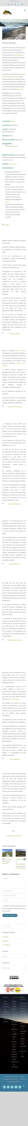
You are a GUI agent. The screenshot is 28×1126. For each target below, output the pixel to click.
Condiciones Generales (22, 1005)
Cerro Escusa (13, 164)
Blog (5, 1019)
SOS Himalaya (14, 1013)
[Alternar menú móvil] (25, 10)
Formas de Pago (22, 1010)
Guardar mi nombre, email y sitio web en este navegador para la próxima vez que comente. (14, 908)
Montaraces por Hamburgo (14, 1064)
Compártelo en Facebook (14, 836)
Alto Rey (5, 937)
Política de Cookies (22, 1036)
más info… (10, 160)
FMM (14, 1004)
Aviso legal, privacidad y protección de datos (22, 1048)
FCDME (14, 1006)
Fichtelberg (6, 945)
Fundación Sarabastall (14, 1018)
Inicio (5, 1001)
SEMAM (14, 1009)
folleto (7, 202)
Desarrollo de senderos (5, 1009)
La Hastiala (7, 853)
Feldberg (5, 941)
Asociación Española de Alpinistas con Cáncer (14, 1028)
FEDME (14, 1001)
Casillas (13, 121)
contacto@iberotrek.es (14, 1)
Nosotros (5, 1004)
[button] (3, 859)
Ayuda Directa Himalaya (14, 1051)
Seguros (22, 1013)
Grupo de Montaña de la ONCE (14, 1042)
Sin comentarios (21, 868)
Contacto (5, 1021)
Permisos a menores (22, 1018)
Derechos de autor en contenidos (22, 1027)
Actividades (5, 1014)
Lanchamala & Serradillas (21, 853)
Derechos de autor (16, 1081)
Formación (5, 1016)
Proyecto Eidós (14, 1058)
